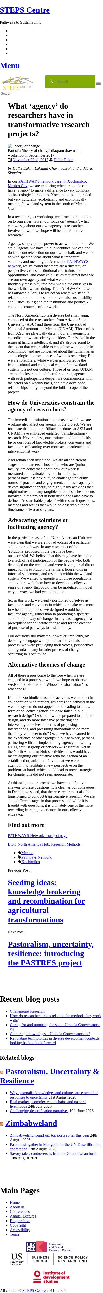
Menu (10, 65)
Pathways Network (37, 857)
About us (17, 1207)
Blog (12, 844)
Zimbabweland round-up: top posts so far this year (49, 1135)
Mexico (28, 853)
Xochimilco (31, 862)
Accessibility (20, 1230)
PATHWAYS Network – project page (38, 835)
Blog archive (20, 1221)
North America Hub (33, 844)
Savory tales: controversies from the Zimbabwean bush (53, 1153)
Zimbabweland (31, 1123)
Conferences (20, 1211)
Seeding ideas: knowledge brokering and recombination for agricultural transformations (46, 901)
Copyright (18, 1225)
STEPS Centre (34, 1290)
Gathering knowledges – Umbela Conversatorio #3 (50, 1034)
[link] (51, 1290)
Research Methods (65, 844)
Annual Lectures (23, 1216)
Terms (15, 1234)
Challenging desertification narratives (39, 1111)
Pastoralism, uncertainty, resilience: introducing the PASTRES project (51, 953)
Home (15, 1202)
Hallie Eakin (64, 160)
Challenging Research (27, 1011)
